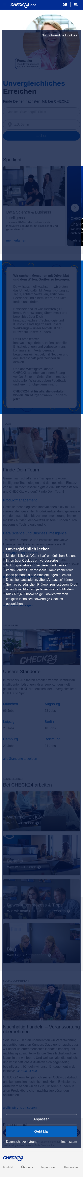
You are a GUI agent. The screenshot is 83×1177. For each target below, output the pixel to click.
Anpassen (41, 1119)
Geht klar (41, 1131)
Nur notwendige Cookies (59, 35)
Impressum (69, 1141)
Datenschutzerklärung (21, 1141)
